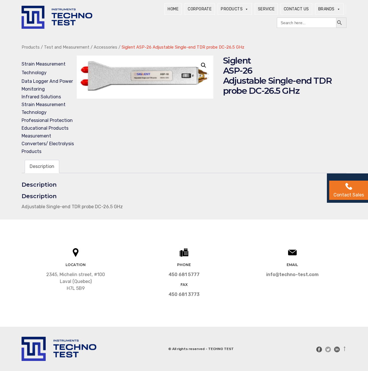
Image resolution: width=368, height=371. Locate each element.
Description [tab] (42, 166)
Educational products (45, 128)
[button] (203, 65)
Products (232, 9)
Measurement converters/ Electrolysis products (48, 143)
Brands (326, 9)
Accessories (105, 47)
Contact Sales (349, 195)
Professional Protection (47, 120)
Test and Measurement (66, 47)
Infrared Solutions (41, 97)
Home (173, 9)
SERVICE (266, 9)
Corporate (200, 9)
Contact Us (296, 9)
